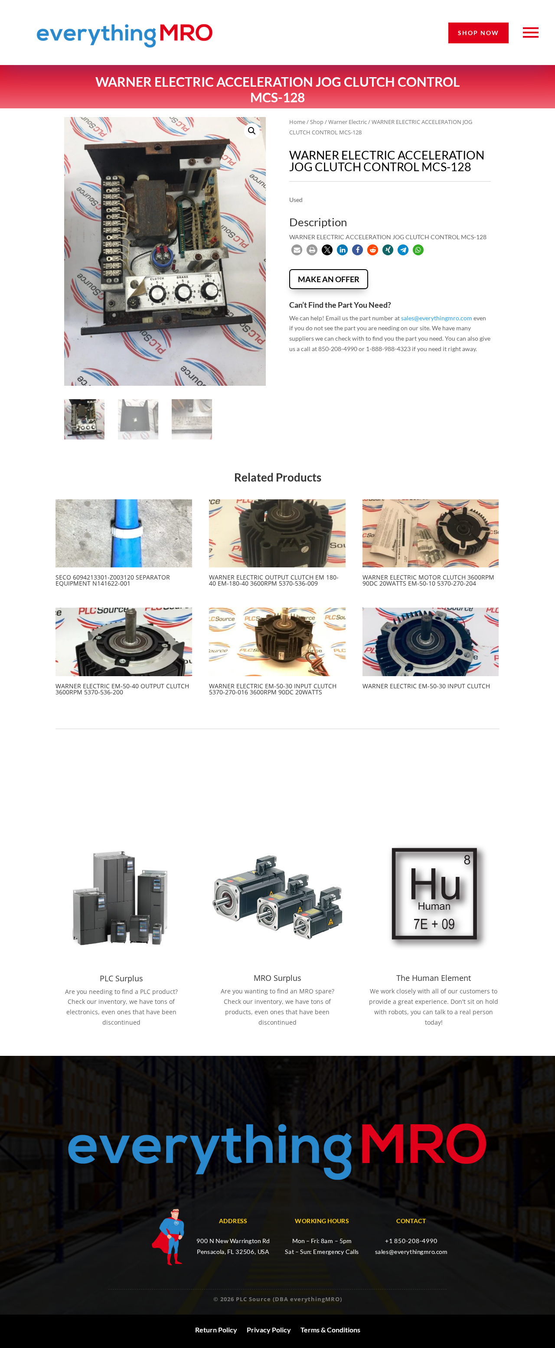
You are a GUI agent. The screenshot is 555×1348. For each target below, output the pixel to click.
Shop (316, 122)
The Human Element (433, 978)
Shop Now (478, 32)
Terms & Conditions (330, 1330)
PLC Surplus (121, 978)
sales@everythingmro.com (436, 318)
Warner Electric (347, 122)
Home (297, 122)
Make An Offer (328, 279)
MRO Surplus (277, 978)
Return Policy (216, 1330)
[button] (252, 131)
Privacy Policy (269, 1330)
